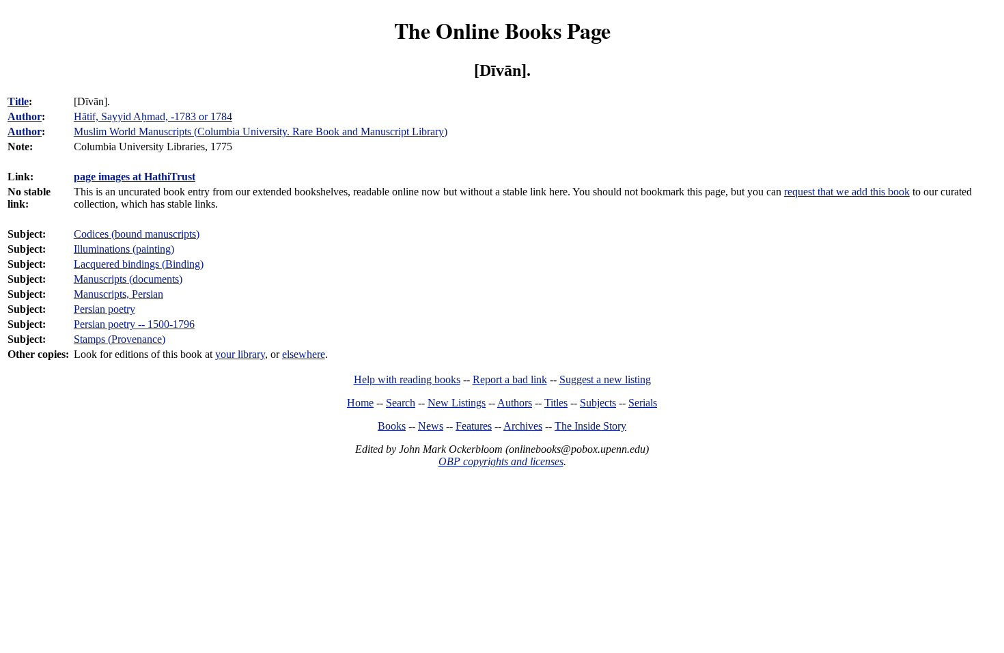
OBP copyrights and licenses (500, 461)
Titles (556, 402)
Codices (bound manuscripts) (136, 234)
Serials (642, 402)
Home (360, 402)
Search (400, 402)
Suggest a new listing (605, 379)
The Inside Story (590, 426)
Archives (522, 426)
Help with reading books (407, 379)
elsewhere (303, 354)
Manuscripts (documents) (128, 279)
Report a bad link (510, 379)
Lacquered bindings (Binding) (139, 264)
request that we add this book (847, 191)
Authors (514, 402)
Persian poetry (104, 309)
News (430, 426)
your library (240, 354)
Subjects (598, 402)
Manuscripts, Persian (118, 294)
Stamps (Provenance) (119, 339)
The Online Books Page (502, 30)
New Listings (457, 402)
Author (25, 116)
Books (392, 426)
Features (474, 426)
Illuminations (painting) (124, 249)
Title (18, 101)
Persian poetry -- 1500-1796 (134, 324)
